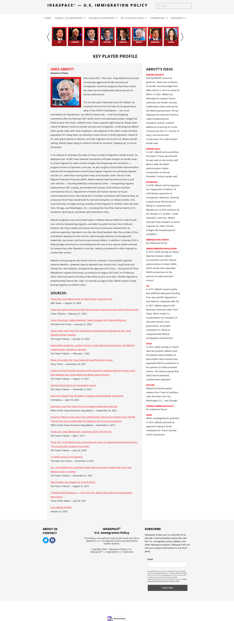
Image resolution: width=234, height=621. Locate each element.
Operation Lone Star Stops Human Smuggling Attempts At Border (84, 406)
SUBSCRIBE (167, 587)
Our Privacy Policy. (174, 581)
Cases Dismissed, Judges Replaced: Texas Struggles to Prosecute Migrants (88, 320)
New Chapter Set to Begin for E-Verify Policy (73, 482)
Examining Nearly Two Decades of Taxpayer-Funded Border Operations (87, 395)
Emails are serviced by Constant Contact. (167, 580)
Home (47, 18)
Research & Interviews (102, 18)
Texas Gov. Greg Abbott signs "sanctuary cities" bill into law (81, 431)
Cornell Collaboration (68, 18)
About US (50, 529)
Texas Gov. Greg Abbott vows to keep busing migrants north (81, 298)
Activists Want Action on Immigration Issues (73, 385)
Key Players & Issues (132, 18)
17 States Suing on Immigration (67, 456)
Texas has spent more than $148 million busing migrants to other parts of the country (95, 309)
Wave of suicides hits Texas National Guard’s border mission (82, 359)
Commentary (157, 18)
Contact (50, 533)
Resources (177, 18)
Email (150, 559)
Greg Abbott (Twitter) (61, 507)
